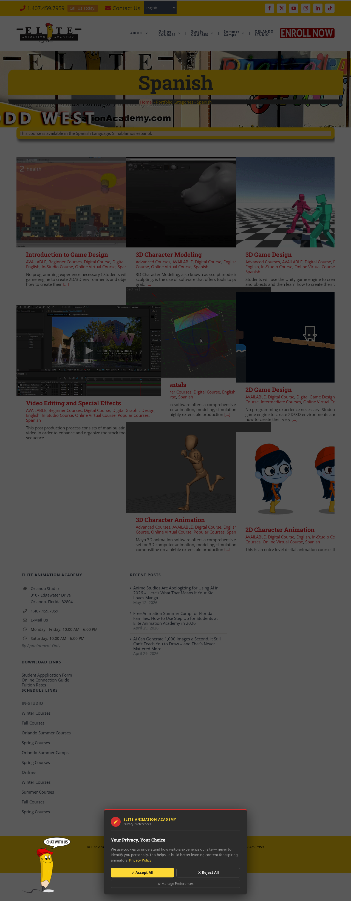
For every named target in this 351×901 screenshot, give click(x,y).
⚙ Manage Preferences (176, 883)
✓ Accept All (142, 872)
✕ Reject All (208, 872)
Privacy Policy (140, 860)
